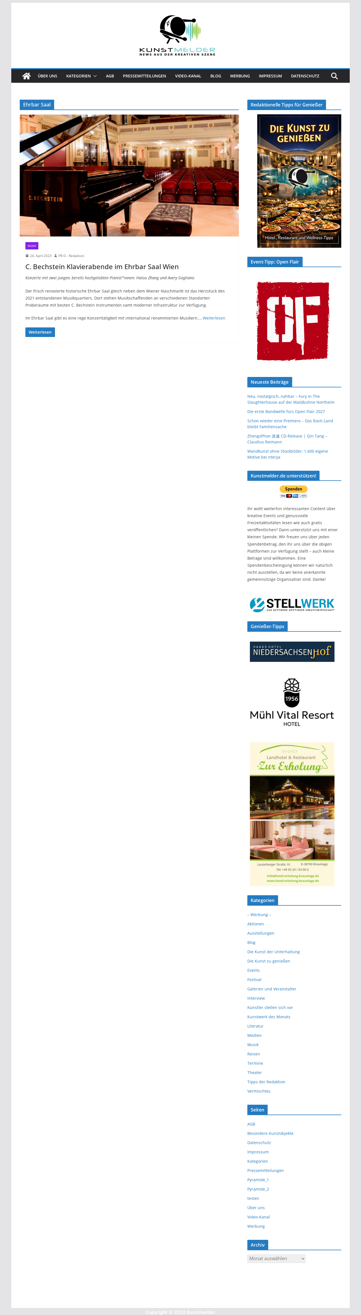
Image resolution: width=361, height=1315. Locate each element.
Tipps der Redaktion (266, 1081)
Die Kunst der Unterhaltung (273, 951)
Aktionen (255, 923)
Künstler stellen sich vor (270, 1007)
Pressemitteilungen (144, 76)
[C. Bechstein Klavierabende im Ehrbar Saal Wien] (129, 175)
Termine (255, 1063)
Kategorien (78, 76)
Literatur (255, 1026)
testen (253, 1198)
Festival (254, 979)
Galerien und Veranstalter (271, 989)
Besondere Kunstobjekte (270, 1133)
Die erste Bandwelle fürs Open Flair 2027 (286, 411)
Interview (256, 998)
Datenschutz (305, 76)
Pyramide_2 (258, 1189)
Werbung (240, 76)
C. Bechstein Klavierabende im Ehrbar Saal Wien (102, 266)
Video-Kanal (188, 76)
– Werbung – (259, 914)
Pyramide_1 (258, 1179)
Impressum (270, 76)
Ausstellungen (260, 933)
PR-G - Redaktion (71, 255)
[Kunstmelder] (26, 76)
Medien (254, 1035)
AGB (110, 76)
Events (253, 970)
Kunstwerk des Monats (268, 1016)
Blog (215, 76)
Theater (254, 1072)
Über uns (47, 76)
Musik (32, 246)
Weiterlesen (214, 318)
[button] (94, 76)
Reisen (253, 1054)
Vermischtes (258, 1091)
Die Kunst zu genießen (268, 961)
